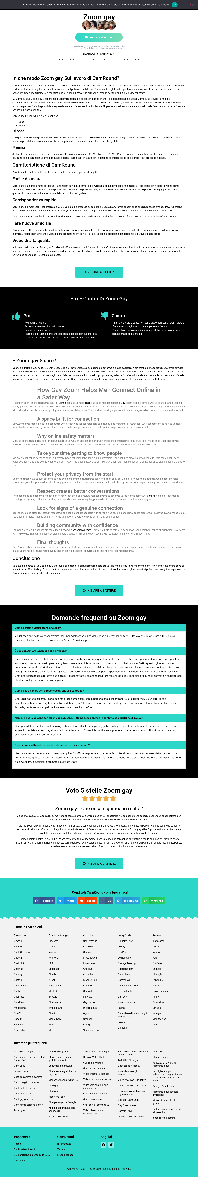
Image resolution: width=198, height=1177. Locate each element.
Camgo (87, 1024)
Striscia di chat (91, 1030)
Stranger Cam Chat (128, 1099)
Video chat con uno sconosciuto (93, 1112)
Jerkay (121, 946)
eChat (52, 980)
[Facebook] (103, 1145)
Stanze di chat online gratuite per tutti (60, 1059)
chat (87, 402)
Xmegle (157, 1013)
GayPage (123, 952)
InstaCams (158, 941)
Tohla (52, 946)
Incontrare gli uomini (164, 1117)
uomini (63, 402)
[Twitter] (111, 1145)
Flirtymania (55, 985)
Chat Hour (88, 935)
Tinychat (53, 941)
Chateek (157, 968)
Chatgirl (157, 1024)
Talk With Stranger (59, 935)
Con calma (158, 1002)
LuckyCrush (124, 935)
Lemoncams (124, 957)
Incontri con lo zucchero (131, 1116)
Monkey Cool (90, 980)
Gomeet (157, 935)
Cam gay (53, 1085)
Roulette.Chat (125, 941)
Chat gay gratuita (23, 1099)
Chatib (52, 974)
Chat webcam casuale (95, 1093)
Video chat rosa (126, 1002)
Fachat (121, 1007)
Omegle (18, 941)
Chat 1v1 (157, 1051)
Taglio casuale (160, 991)
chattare (152, 495)
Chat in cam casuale (94, 1068)
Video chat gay (57, 1096)
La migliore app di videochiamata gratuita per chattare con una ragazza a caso (167, 1076)
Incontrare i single (58, 1116)
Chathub (18, 968)
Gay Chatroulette (127, 1105)
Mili (51, 1030)
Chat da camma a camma (28, 1076)
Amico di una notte (128, 985)
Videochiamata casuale (96, 1073)
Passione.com (125, 968)
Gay (123, 402)
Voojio (52, 952)
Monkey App (159, 1019)
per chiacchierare (81, 530)
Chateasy (88, 946)
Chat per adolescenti (129, 1065)
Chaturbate (124, 974)
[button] (44, 900)
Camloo (87, 985)
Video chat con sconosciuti (132, 1085)
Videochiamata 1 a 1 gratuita (164, 1102)
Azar (155, 957)
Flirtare (156, 985)
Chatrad (87, 991)
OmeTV (18, 1013)
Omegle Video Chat (93, 1057)
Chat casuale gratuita (60, 1065)
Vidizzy (156, 952)
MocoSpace (55, 1019)
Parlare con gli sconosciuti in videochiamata (133, 1053)
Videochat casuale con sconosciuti (95, 1086)
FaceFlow (19, 1002)
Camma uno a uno (93, 1062)
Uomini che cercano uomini (29, 1104)
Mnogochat (20, 1007)
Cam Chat (19, 1065)
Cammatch (124, 980)
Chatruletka (55, 1002)
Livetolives (89, 963)
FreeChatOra (90, 957)
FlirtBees (157, 963)
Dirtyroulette (90, 1007)
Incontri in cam (22, 1071)
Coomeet (19, 996)
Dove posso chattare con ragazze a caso (131, 1093)
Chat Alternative (22, 952)
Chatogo (18, 974)
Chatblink (19, 963)
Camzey (122, 996)
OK (174, 4)
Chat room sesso (92, 1099)
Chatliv (52, 1013)
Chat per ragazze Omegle (62, 1102)
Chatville (88, 974)
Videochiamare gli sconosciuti (128, 1073)
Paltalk (18, 1019)
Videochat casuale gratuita (63, 1080)
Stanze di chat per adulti (27, 1051)
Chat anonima (160, 1057)
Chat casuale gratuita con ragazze (63, 1073)
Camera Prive (125, 1111)
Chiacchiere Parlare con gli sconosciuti (132, 1015)
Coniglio (122, 1027)
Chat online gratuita (59, 1051)
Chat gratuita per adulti (26, 1088)
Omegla (157, 1007)
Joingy (121, 1022)
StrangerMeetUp (127, 963)
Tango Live (159, 980)
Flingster (88, 996)
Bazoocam (20, 935)
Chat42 (18, 957)
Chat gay (53, 1091)
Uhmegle (157, 974)
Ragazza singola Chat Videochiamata (164, 1064)
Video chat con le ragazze (132, 1080)
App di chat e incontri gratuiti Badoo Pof (29, 1059)
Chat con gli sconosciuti (96, 1104)
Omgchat (88, 1019)
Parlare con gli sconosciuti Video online (167, 1111)
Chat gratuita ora (23, 1093)
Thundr (156, 996)
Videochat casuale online (97, 1079)
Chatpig (18, 980)
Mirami (156, 946)
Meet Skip (54, 991)
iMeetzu (53, 996)
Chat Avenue (90, 941)
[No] (193, 4)
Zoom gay (19, 1110)
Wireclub (53, 957)
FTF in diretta (125, 991)
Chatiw (87, 952)
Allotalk (18, 946)
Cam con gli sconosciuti (27, 1082)
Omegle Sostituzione (164, 1086)
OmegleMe (20, 1030)
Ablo (51, 1024)
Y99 (51, 963)
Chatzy (18, 991)
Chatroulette (20, 985)
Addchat (18, 1024)
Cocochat (54, 968)
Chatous (87, 968)
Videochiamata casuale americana (165, 1093)
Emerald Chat (56, 1007)
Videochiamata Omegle (96, 1051)
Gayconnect (89, 1002)
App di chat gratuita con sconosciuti (62, 1109)
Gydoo (86, 1013)
